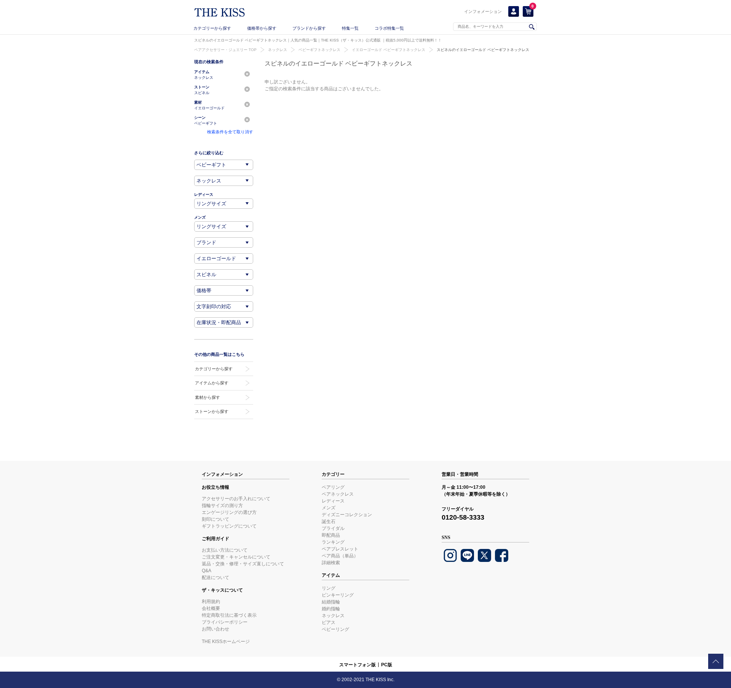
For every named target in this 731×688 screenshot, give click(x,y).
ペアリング (333, 487)
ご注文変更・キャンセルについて (236, 557)
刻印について (215, 519)
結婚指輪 (331, 602)
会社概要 (211, 608)
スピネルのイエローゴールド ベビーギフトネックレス (483, 50)
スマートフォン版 (357, 664)
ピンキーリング (338, 595)
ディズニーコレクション (347, 514)
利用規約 (211, 601)
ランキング (333, 542)
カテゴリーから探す (212, 28)
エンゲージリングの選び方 (229, 512)
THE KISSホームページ (226, 641)
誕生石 (328, 521)
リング (328, 588)
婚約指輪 (331, 608)
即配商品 (331, 535)
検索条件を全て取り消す (230, 132)
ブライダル (333, 528)
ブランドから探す (309, 28)
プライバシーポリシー (224, 622)
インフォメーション (483, 11)
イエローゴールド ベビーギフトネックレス (388, 50)
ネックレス (277, 50)
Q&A (206, 570)
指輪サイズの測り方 (222, 505)
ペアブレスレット (340, 549)
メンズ (328, 507)
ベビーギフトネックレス (319, 50)
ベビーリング (335, 629)
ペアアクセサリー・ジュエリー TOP (225, 50)
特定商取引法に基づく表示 (229, 615)
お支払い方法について (224, 550)
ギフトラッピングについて (229, 526)
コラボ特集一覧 (389, 28)
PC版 (386, 664)
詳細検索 (331, 562)
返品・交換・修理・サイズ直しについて (243, 563)
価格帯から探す (261, 28)
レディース (333, 501)
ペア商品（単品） (340, 555)
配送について (215, 577)
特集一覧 (350, 28)
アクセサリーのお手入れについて (236, 498)
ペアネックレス (338, 494)
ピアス (328, 622)
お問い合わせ (215, 629)
